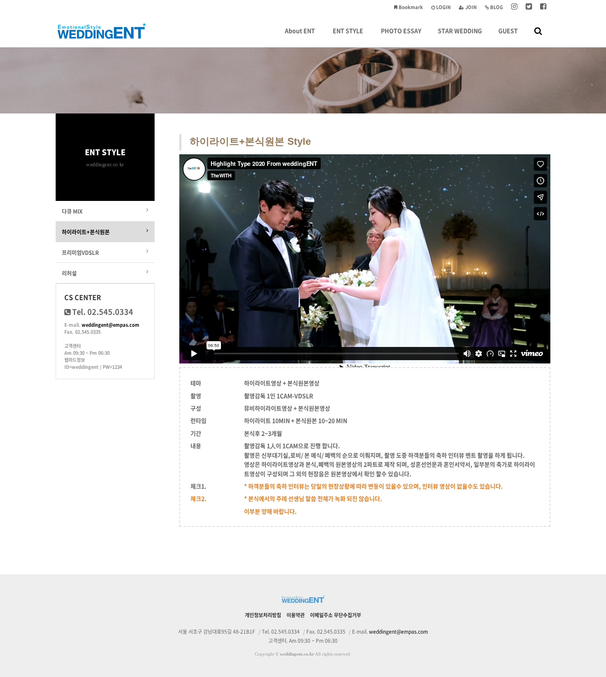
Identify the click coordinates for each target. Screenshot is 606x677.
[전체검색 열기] (538, 30)
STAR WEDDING (460, 30)
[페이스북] (543, 7)
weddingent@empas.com (110, 324)
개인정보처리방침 (263, 615)
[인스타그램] (514, 7)
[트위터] (528, 7)
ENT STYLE (348, 30)
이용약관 (296, 615)
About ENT (300, 30)
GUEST (508, 30)
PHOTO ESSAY (401, 30)
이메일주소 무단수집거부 (335, 615)
